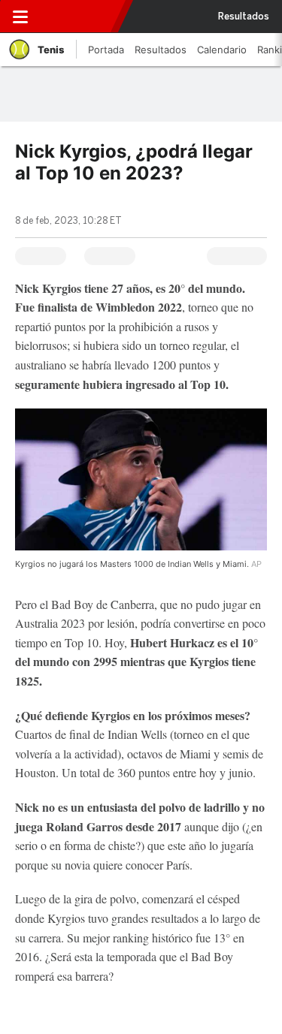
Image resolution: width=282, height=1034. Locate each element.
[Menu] (20, 16)
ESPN (77, 16)
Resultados (243, 16)
